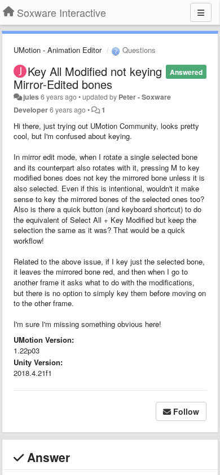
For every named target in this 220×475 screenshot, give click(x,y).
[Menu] (201, 12)
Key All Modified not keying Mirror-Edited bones (88, 77)
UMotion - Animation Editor (58, 49)
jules (31, 97)
